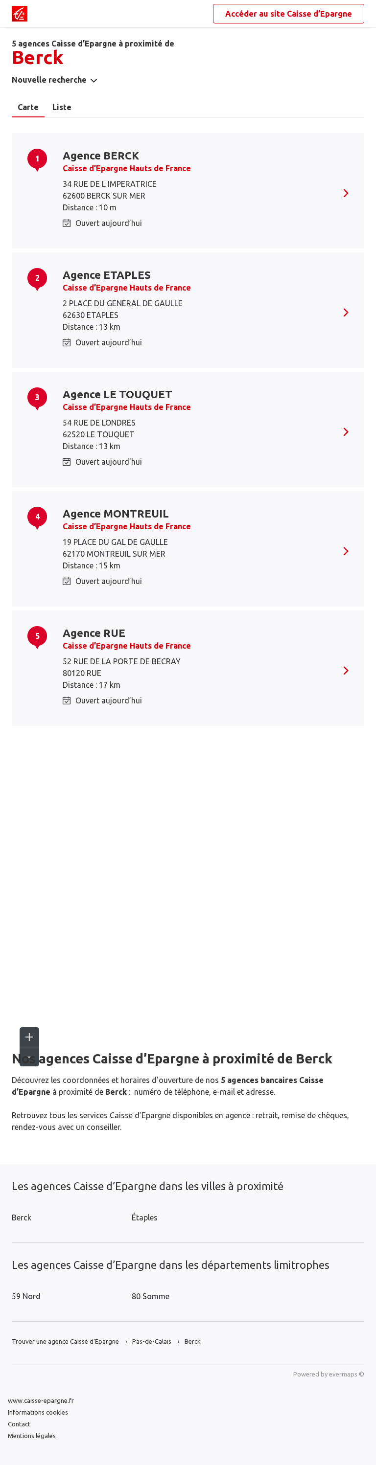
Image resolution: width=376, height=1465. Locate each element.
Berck (21, 1217)
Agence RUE (94, 633)
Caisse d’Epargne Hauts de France (127, 168)
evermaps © (346, 1374)
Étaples (145, 1217)
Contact (19, 1423)
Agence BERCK (101, 155)
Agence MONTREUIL (116, 513)
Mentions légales (32, 1435)
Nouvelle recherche (49, 79)
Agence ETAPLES (107, 275)
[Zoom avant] (29, 1037)
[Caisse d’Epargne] (19, 14)
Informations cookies (38, 1412)
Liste (61, 107)
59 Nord (26, 1296)
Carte (28, 107)
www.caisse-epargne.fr (41, 1400)
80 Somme (150, 1296)
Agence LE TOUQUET (117, 394)
